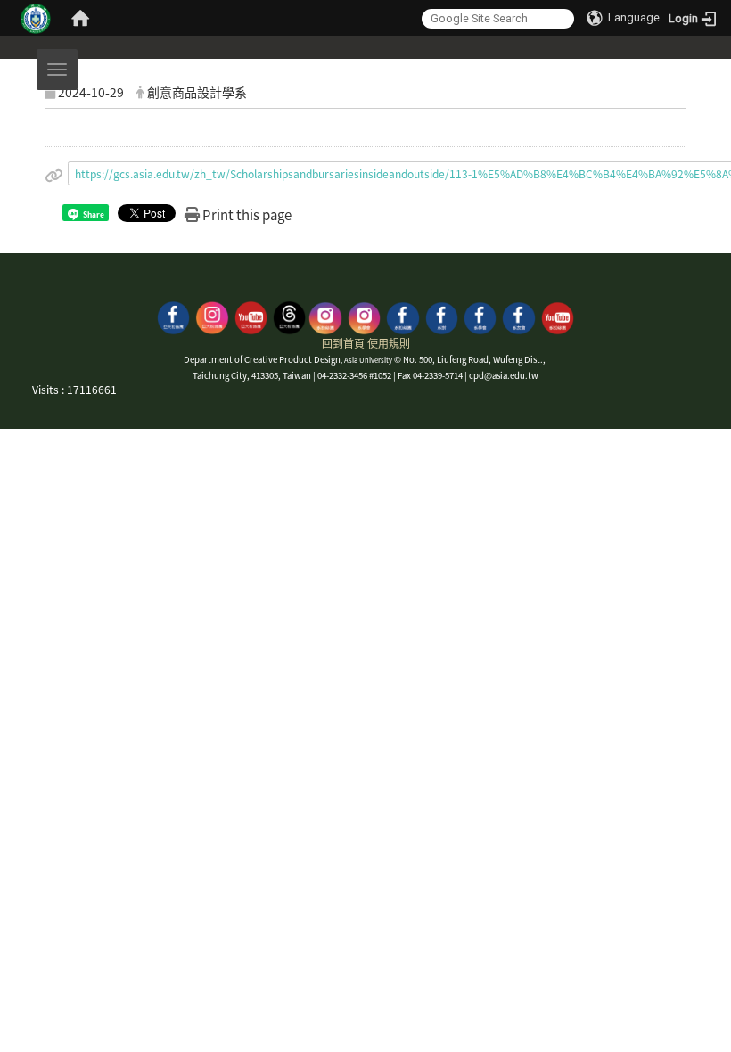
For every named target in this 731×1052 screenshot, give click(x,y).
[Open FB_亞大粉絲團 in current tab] (173, 316)
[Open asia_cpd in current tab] (289, 316)
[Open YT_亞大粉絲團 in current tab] (250, 316)
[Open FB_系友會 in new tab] (518, 316)
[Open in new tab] (441, 316)
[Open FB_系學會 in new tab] (480, 316)
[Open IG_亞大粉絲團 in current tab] (211, 316)
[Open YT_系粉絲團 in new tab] (557, 316)
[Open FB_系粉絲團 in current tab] (402, 316)
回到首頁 (343, 342)
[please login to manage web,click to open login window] (35, 18)
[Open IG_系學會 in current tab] (364, 316)
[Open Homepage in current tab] (80, 18)
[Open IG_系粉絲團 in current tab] (324, 316)
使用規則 (388, 342)
